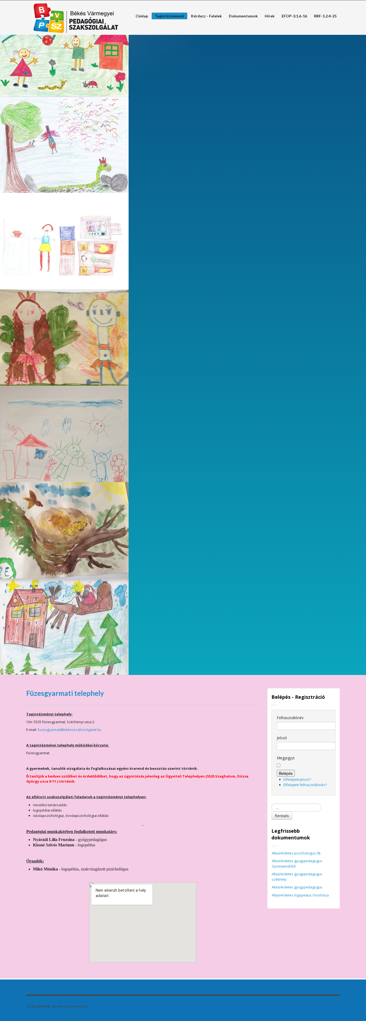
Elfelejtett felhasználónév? (305, 784)
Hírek (270, 16)
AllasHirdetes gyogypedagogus (297, 887)
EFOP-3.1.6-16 (294, 16)
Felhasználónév (290, 717)
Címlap (140, 16)
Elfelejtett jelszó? (297, 779)
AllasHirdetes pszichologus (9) (296, 853)
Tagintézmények (168, 16)
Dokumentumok (243, 16)
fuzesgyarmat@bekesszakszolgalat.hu (69, 729)
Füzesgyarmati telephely (65, 693)
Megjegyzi (285, 757)
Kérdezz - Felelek (205, 16)
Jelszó (282, 737)
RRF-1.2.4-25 (325, 16)
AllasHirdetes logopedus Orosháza (300, 895)
